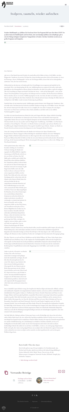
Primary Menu (65, 4)
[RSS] (36, 395)
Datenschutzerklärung (46, 401)
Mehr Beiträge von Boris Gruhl (29, 360)
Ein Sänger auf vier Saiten (25, 378)
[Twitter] (34, 395)
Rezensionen (18, 26)
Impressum (34, 401)
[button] (3, 408)
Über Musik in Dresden (23, 401)
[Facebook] (32, 395)
